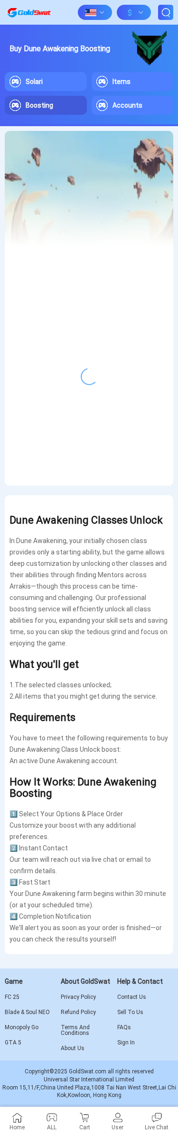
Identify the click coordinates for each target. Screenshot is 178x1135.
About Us (72, 1048)
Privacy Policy (78, 997)
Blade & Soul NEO (27, 1012)
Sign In (126, 1042)
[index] (29, 12)
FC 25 (12, 997)
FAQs (124, 1027)
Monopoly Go (21, 1027)
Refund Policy (78, 1012)
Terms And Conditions (75, 1030)
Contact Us (131, 997)
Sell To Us (130, 1012)
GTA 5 (13, 1042)
